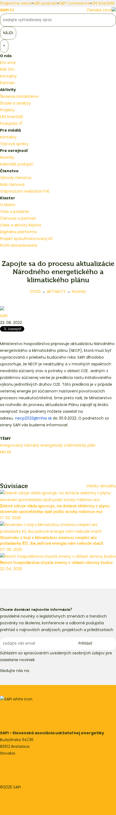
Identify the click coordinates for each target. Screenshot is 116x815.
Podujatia (9, 123)
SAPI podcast (45, 3)
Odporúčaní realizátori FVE (24, 191)
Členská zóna (99, 10)
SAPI (4, 10)
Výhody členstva (15, 177)
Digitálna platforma (18, 232)
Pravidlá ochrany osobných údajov (32, 794)
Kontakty (8, 76)
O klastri (7, 204)
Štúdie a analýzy (15, 103)
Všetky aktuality (101, 486)
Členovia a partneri (18, 218)
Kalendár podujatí (16, 164)
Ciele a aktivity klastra (20, 225)
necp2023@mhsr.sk (33, 418)
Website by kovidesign (21, 800)
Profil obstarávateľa (18, 245)
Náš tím (7, 69)
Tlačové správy (14, 144)
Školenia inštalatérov (19, 96)
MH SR (5, 452)
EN (12, 10)
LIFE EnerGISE (103, 3)
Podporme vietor (16, 3)
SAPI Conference (74, 3)
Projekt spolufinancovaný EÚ (26, 238)
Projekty (7, 110)
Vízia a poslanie (14, 211)
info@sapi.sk (11, 766)
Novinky (7, 157)
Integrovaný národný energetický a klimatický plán (47, 445)
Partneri (7, 83)
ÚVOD (35, 291)
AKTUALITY (56, 291)
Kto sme (8, 62)
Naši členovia (12, 184)
